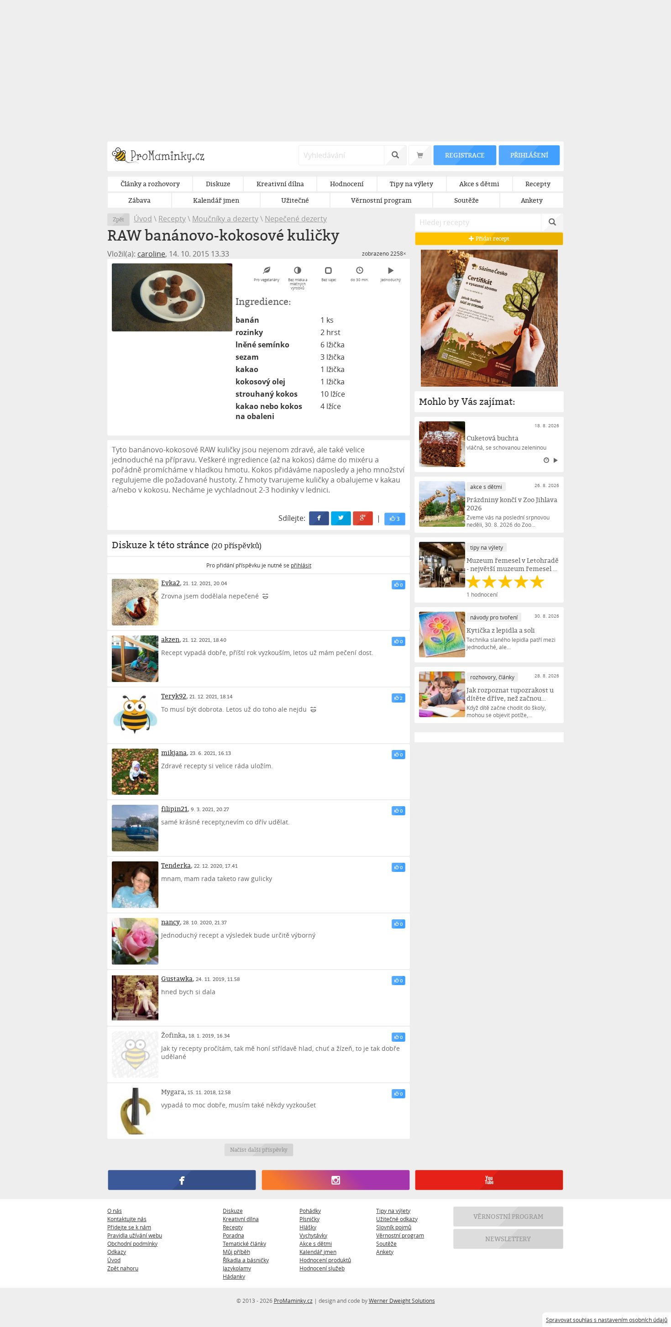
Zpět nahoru (122, 1268)
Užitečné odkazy (397, 1218)
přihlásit (301, 565)
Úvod (143, 219)
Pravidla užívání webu (134, 1235)
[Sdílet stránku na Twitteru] (341, 518)
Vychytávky (313, 1235)
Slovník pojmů (393, 1227)
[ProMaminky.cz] (162, 156)
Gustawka (177, 978)
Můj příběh (236, 1251)
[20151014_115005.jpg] (172, 297)
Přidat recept (491, 238)
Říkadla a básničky (246, 1260)
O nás (114, 1210)
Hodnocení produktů (325, 1260)
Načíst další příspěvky (259, 1150)
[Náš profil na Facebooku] (182, 1180)
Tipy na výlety (393, 1210)
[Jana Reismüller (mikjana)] (135, 772)
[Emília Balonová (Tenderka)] (135, 884)
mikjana (174, 752)
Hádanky (234, 1276)
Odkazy (116, 1251)
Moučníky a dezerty (225, 219)
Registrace (464, 155)
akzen (170, 639)
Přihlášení (529, 155)
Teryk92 (173, 696)
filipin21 (174, 808)
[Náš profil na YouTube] (489, 1180)
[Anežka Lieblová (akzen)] (135, 658)
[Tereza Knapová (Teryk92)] (135, 715)
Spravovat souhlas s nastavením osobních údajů (606, 1319)
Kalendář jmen (317, 1251)
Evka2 (170, 582)
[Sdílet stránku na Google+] (363, 518)
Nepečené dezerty (296, 219)
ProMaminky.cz (293, 1300)
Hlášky (307, 1227)
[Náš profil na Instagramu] (335, 1180)
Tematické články (244, 1243)
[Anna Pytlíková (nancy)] (135, 941)
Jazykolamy (237, 1268)
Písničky (309, 1218)
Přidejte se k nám (129, 1227)
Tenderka (176, 865)
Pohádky (310, 1210)
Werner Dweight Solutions (402, 1300)
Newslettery (508, 1238)
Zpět (118, 219)
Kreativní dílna (241, 1218)
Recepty (172, 219)
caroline (151, 254)
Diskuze (233, 1210)
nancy (170, 922)
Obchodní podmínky (132, 1243)
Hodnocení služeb (322, 1268)
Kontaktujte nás (127, 1218)
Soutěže (386, 1243)
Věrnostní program (400, 1235)
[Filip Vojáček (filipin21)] (135, 828)
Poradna (233, 1235)
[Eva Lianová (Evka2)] (135, 602)
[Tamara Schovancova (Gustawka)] (135, 998)
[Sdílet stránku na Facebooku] (319, 518)
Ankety (384, 1251)
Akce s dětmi (315, 1243)
